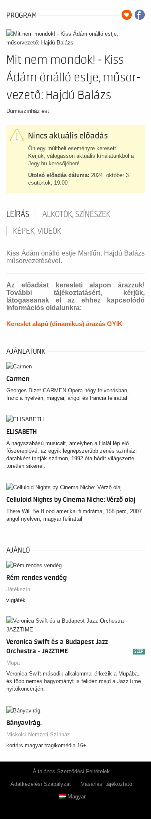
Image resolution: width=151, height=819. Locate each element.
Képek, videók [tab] (37, 231)
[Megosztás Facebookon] (140, 15)
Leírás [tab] (17, 214)
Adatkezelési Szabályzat (40, 784)
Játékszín (18, 589)
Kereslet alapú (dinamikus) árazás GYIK (64, 323)
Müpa (13, 663)
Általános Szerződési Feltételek (71, 771)
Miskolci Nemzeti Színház (38, 734)
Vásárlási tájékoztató (106, 784)
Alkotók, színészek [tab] (76, 214)
